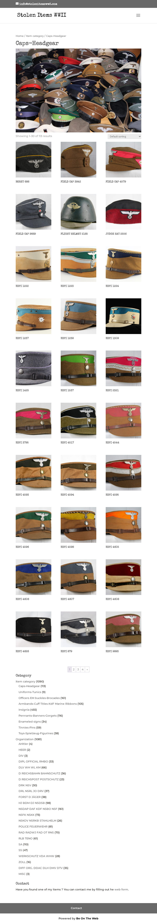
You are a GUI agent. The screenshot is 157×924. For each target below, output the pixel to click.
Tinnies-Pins (27, 727)
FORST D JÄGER (30, 797)
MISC (22, 874)
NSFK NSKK (26, 815)
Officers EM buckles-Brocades (39, 698)
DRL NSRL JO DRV (31, 791)
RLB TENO (26, 838)
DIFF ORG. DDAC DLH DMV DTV (41, 868)
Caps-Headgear (29, 686)
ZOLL (22, 862)
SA (20, 844)
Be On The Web (87, 918)
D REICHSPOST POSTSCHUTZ (39, 779)
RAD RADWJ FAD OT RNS (36, 832)
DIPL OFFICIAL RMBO (33, 761)
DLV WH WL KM (30, 767)
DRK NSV (25, 785)
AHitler (23, 744)
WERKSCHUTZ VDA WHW (36, 856)
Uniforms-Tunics (30, 692)
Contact (76, 908)
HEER (22, 750)
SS (20, 850)
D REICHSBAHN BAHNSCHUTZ (39, 773)
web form (121, 889)
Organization (25, 739)
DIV (21, 755)
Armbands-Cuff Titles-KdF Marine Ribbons (48, 703)
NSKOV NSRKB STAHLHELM (37, 820)
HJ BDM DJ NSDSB (32, 803)
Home (20, 36)
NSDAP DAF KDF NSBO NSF (38, 809)
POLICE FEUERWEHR (33, 826)
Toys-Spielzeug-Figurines (36, 733)
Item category (35, 36)
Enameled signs (30, 721)
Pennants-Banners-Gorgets (38, 715)
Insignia (24, 709)
